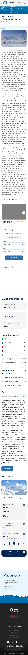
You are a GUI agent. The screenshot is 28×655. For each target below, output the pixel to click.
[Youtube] (8, 642)
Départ (4, 248)
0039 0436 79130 (8, 586)
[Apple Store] (19, 646)
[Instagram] (16, 642)
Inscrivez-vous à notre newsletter (14, 626)
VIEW (23, 497)
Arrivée (4, 241)
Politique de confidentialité (14, 630)
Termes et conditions (14, 632)
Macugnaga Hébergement (13, 233)
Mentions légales (14, 628)
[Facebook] (21, 642)
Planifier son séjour (12, 8)
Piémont (21, 554)
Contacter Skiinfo (14, 622)
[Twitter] (12, 642)
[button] (25, 8)
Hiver (11, 12)
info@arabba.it (8, 588)
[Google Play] (10, 646)
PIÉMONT (4, 24)
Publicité (14, 624)
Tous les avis (7, 468)
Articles (20, 8)
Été (15, 12)
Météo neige (11, 27)
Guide (3, 27)
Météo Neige (5, 8)
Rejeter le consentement (14, 637)
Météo (19, 27)
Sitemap (14, 633)
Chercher (14, 257)
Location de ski (13, 237)
